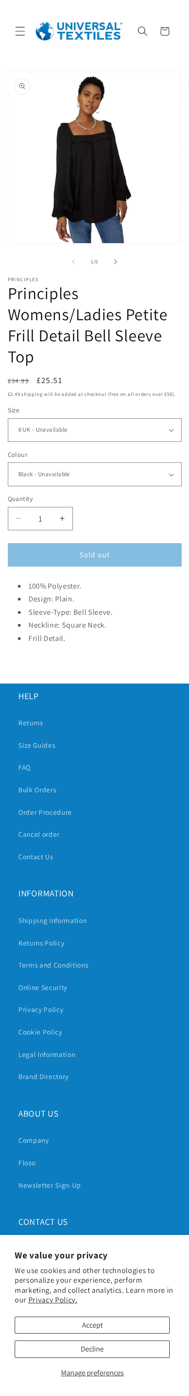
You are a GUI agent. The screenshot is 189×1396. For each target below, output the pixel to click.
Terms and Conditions (53, 964)
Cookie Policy (40, 1031)
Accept (92, 1325)
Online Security (42, 987)
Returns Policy (41, 942)
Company (33, 1140)
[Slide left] (73, 261)
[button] (20, 31)
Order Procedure (45, 812)
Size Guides (36, 745)
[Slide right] (116, 261)
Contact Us (35, 856)
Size (14, 410)
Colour (18, 454)
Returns (30, 722)
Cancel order (39, 834)
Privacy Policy (40, 1009)
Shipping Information (52, 920)
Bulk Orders (37, 789)
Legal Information (46, 1054)
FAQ (24, 767)
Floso (26, 1162)
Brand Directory (43, 1076)
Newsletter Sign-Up (49, 1185)
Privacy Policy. (53, 1300)
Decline (92, 1349)
